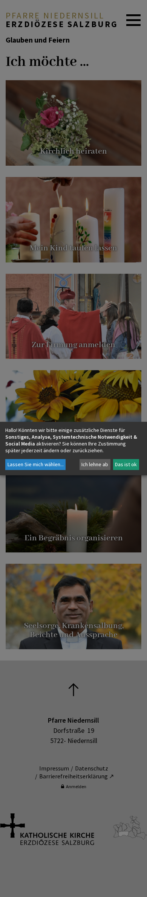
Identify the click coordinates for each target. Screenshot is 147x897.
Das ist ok (126, 464)
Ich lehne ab (94, 464)
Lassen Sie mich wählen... (36, 464)
